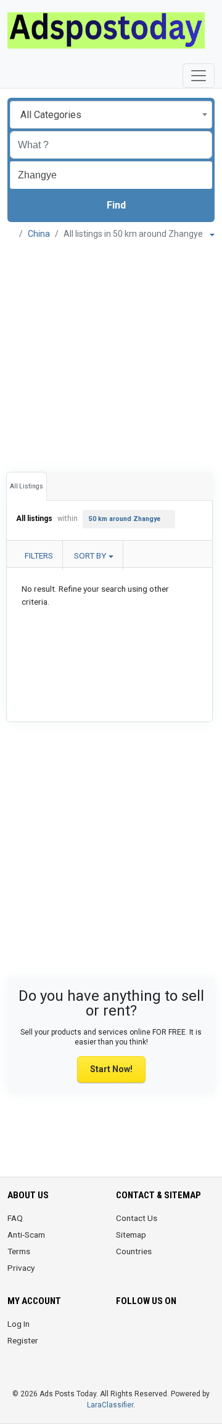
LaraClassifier (110, 1405)
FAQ (15, 1218)
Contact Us (136, 1218)
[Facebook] (123, 1331)
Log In (18, 1324)
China (39, 234)
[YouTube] (141, 1355)
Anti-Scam (26, 1234)
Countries (134, 1251)
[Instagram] (158, 1331)
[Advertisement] (111, 351)
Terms (18, 1251)
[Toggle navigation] (199, 75)
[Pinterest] (192, 1331)
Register (22, 1340)
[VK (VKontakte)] (175, 1355)
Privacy (21, 1268)
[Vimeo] (158, 1355)
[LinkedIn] (175, 1331)
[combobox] (111, 115)
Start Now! (111, 1069)
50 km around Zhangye (124, 519)
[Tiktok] (123, 1355)
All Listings (26, 486)
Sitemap (131, 1234)
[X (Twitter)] (141, 1331)
